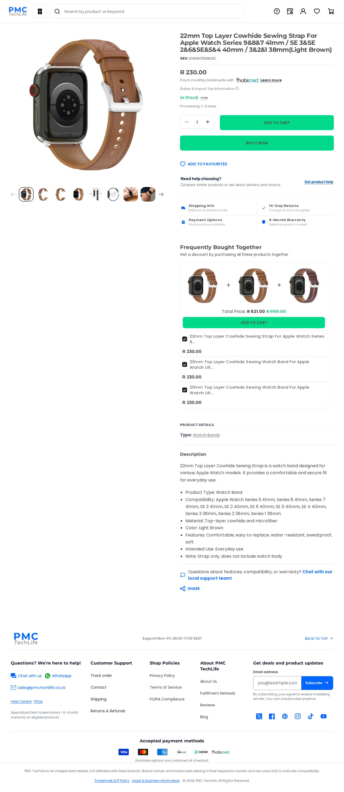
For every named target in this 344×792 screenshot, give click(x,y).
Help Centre (21, 701)
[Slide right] (161, 194)
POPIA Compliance (167, 699)
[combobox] (147, 11)
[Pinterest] (285, 716)
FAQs (38, 701)
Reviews (207, 705)
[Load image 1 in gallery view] (26, 194)
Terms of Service (166, 687)
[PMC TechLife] (17, 11)
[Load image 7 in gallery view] (130, 194)
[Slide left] (13, 194)
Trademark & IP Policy (111, 780)
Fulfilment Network (217, 693)
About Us (208, 681)
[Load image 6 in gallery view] (113, 194)
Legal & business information (156, 780)
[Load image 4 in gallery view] (78, 194)
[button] (254, 588)
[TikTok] (311, 716)
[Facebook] (272, 716)
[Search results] (57, 11)
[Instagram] (298, 716)
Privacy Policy (162, 675)
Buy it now (257, 143)
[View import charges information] (237, 88)
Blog (204, 717)
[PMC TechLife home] (26, 638)
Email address (265, 672)
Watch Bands (206, 435)
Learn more (271, 80)
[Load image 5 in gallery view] (95, 194)
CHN (204, 98)
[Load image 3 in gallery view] (61, 194)
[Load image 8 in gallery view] (148, 194)
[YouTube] (323, 716)
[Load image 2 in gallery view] (43, 194)
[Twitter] (259, 716)
